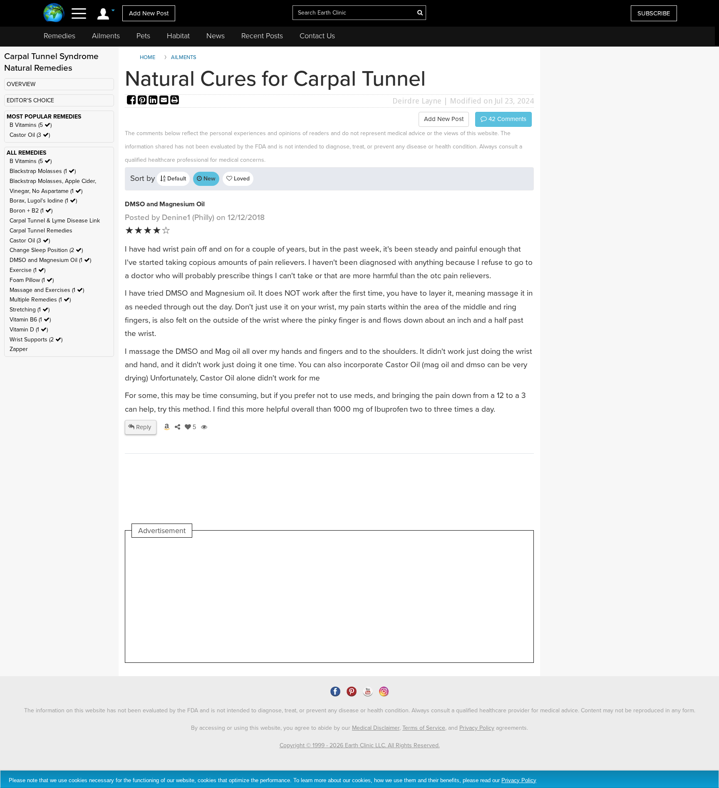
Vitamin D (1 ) (29, 329)
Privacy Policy (476, 727)
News (215, 35)
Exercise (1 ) (27, 270)
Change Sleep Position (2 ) (46, 250)
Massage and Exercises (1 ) (47, 290)
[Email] (164, 100)
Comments (506, 119)
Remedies (59, 35)
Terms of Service (423, 727)
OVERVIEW (21, 84)
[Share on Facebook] (132, 100)
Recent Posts (262, 35)
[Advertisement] (283, 600)
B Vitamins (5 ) (31, 124)
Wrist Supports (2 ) (36, 339)
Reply (142, 427)
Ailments (106, 35)
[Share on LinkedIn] (154, 100)
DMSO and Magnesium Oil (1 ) (50, 260)
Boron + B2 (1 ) (31, 210)
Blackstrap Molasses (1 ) (43, 171)
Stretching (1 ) (30, 309)
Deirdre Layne (416, 100)
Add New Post (149, 13)
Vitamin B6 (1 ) (30, 319)
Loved (241, 178)
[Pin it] (143, 100)
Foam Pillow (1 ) (32, 280)
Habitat (178, 35)
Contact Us (317, 35)
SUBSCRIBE (653, 13)
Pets (143, 35)
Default (176, 178)
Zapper (19, 349)
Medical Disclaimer (375, 727)
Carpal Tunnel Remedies (41, 230)
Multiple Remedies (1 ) (40, 299)
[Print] (174, 100)
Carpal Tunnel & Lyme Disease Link (55, 220)
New (209, 178)
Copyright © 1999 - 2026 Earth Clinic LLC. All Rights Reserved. (360, 745)
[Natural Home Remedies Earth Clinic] (54, 13)
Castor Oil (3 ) (30, 134)
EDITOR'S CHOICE (30, 100)
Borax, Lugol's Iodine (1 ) (43, 200)
